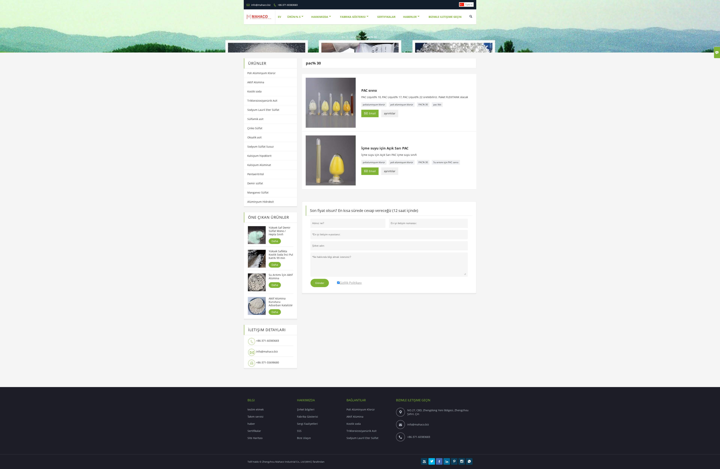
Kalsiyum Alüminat (259, 165)
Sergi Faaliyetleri (307, 423)
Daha (275, 241)
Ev (279, 17)
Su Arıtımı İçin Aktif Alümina (281, 276)
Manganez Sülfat (257, 192)
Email (370, 113)
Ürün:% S (294, 17)
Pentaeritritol (255, 174)
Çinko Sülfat (254, 128)
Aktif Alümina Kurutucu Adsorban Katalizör (281, 302)
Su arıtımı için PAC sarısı (445, 162)
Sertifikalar (386, 17)
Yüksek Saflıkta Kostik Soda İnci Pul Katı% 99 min (281, 255)
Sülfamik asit (255, 119)
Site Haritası (255, 438)
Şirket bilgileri (305, 409)
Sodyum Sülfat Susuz (260, 146)
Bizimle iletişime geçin (413, 400)
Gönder (319, 282)
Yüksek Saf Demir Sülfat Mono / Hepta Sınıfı (279, 231)
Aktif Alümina (255, 82)
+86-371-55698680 (267, 362)
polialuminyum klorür (374, 104)
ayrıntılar (389, 113)
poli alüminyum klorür (401, 104)
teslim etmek (256, 409)
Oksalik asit (254, 137)
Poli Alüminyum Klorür (261, 73)
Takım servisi (255, 416)
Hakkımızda (319, 17)
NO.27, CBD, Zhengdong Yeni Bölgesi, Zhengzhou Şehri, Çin (438, 412)
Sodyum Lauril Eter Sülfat (263, 110)
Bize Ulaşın (304, 438)
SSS (299, 431)
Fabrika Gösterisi (353, 17)
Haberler (410, 17)
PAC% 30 (423, 104)
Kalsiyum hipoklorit (259, 156)
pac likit (437, 104)
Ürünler (355, 37)
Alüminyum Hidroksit (260, 201)
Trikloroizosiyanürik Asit (262, 100)
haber (251, 423)
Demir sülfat (255, 183)
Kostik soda (254, 91)
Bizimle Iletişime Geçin (445, 17)
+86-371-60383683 (288, 5)
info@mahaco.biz (261, 5)
